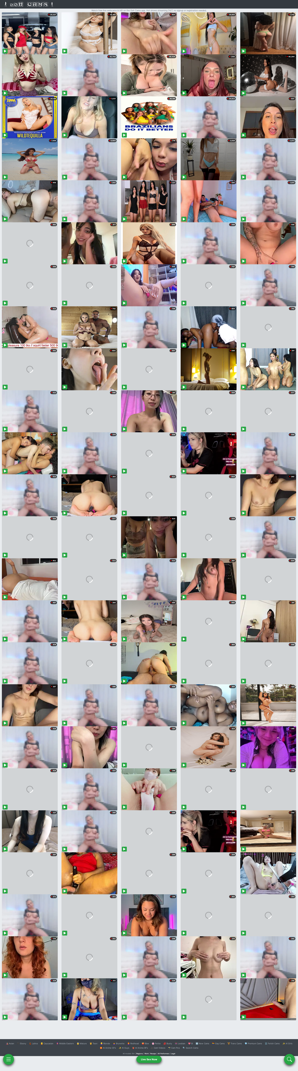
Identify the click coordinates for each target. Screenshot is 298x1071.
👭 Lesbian (180, 1043)
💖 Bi (190, 1043)
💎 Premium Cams (253, 1043)
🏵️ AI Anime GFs (108, 1048)
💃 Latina (33, 1043)
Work (146, 1053)
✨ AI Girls (287, 1043)
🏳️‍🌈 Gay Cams (218, 1043)
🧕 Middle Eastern (65, 1043)
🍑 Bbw (145, 1043)
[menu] (8, 1059)
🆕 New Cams (202, 1043)
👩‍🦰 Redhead (133, 1043)
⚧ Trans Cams (235, 1043)
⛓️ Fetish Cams (272, 1043)
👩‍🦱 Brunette (118, 1043)
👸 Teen (93, 1043)
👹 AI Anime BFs (140, 1048)
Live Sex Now (149, 1059)
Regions (139, 1053)
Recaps (153, 1053)
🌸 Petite (156, 1043)
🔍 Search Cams (190, 1048)
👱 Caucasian (47, 1043)
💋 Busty (167, 1043)
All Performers (163, 1053)
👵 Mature (82, 1043)
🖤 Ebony (21, 1043)
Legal (173, 1053)
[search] (289, 1059)
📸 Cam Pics (174, 1048)
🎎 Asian (10, 1043)
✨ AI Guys (124, 1048)
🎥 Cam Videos (158, 1048)
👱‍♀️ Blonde (105, 1043)
